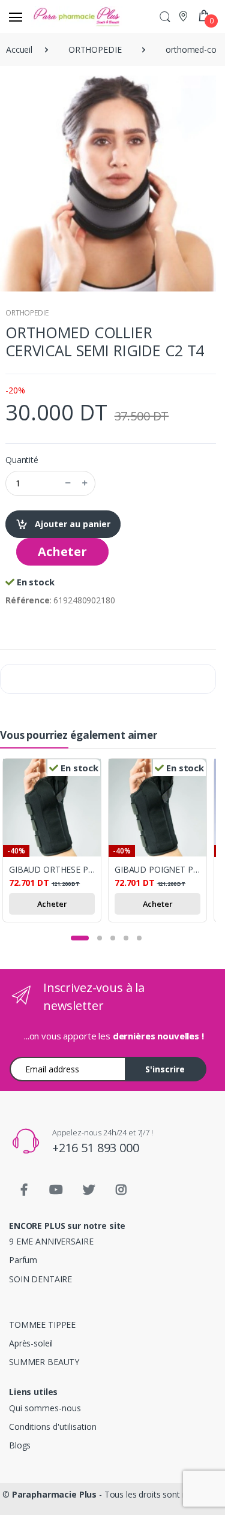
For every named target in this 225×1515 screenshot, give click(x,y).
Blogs (20, 1445)
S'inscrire (165, 1069)
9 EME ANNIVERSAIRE (51, 1241)
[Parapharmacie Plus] (52, 16)
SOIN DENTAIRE (40, 1279)
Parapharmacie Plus (54, 1494)
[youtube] (56, 1190)
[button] (165, 16)
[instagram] (121, 1190)
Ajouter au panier (71, 524)
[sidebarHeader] (15, 17)
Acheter (62, 551)
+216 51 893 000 (95, 1148)
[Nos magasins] (184, 16)
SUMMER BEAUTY (44, 1361)
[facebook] (24, 1190)
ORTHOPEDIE (27, 313)
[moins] (68, 483)
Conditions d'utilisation (53, 1426)
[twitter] (89, 1190)
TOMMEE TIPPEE (42, 1324)
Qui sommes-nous (45, 1408)
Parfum (23, 1259)
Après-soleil (31, 1343)
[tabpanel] (55, 842)
